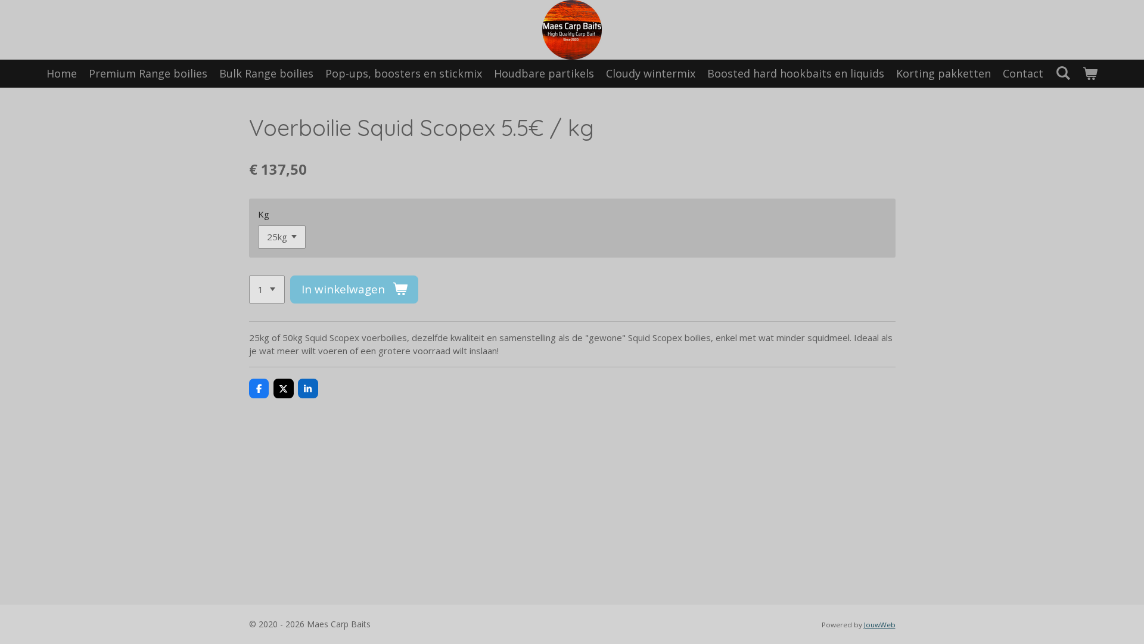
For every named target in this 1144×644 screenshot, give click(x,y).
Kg (263, 214)
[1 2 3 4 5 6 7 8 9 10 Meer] (267, 289)
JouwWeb (880, 624)
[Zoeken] (1062, 73)
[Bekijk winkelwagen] (1090, 74)
